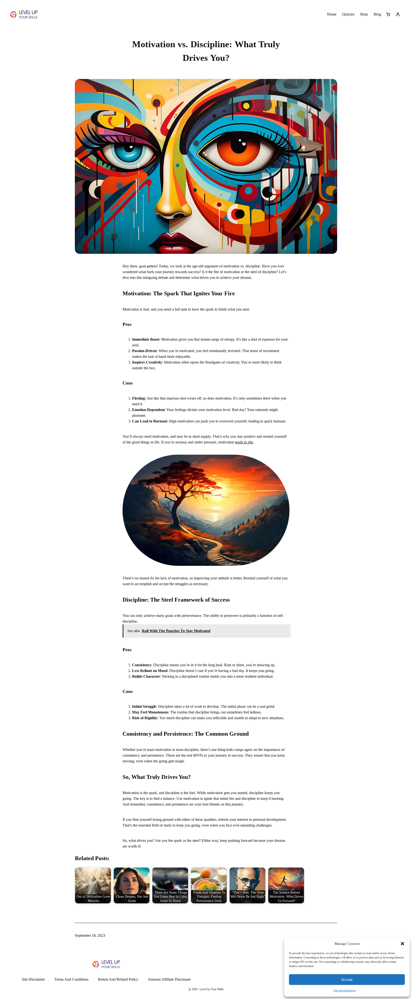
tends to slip (244, 442)
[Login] (397, 14)
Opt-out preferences (344, 990)
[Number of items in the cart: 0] (388, 14)
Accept (346, 980)
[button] (402, 943)
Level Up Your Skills (212, 989)
